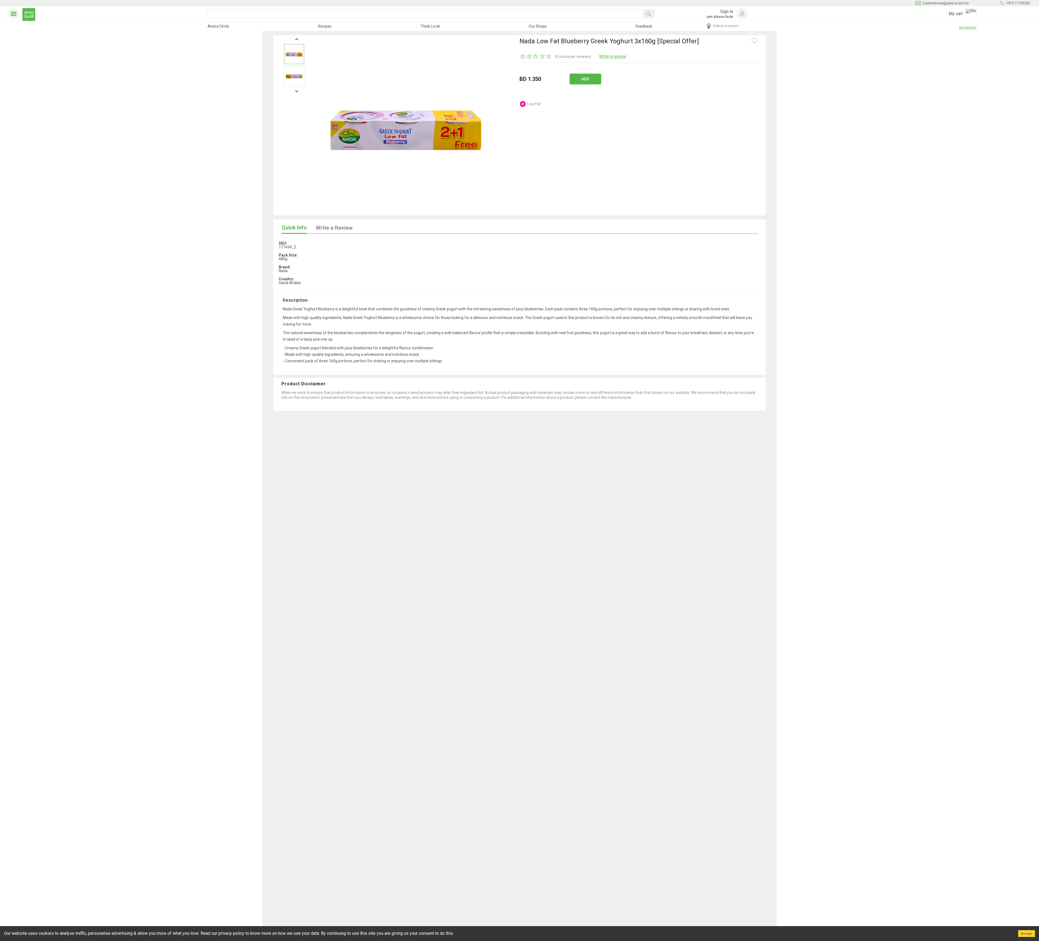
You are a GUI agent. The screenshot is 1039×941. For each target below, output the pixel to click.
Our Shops (538, 26)
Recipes (324, 26)
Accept (1026, 934)
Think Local (430, 26)
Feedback (644, 26)
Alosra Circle (218, 26)
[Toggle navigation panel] (14, 13)
